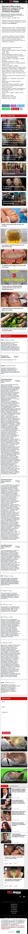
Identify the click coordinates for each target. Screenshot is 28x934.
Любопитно (14, 906)
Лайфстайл (14, 904)
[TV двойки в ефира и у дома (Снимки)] (14, 184)
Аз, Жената (14, 909)
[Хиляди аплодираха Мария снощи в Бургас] (14, 199)
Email (3, 706)
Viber (14, 106)
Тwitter (22, 106)
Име (3, 701)
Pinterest (16, 109)
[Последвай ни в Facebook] (20, 896)
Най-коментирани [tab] (13, 786)
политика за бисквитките (8, 927)
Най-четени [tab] (4, 786)
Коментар (5, 712)
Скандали (14, 907)
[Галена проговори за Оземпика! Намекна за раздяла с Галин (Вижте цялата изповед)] (6, 804)
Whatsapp (7, 109)
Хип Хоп (14, 913)
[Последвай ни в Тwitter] (23, 896)
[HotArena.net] (14, 892)
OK (18, 932)
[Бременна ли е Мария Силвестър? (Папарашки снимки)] (6, 827)
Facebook (6, 106)
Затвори (11, 932)
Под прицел (14, 911)
